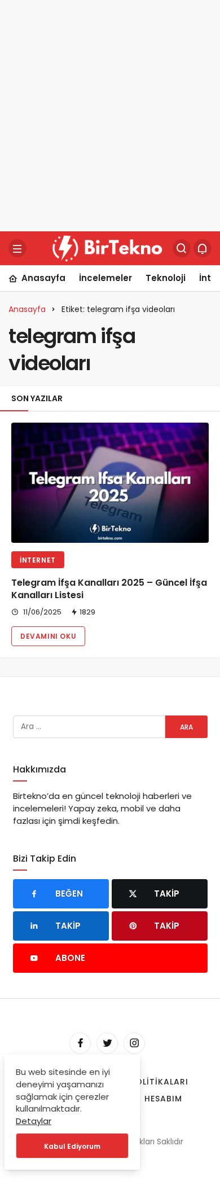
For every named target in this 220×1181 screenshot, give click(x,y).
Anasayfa (43, 278)
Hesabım (163, 1098)
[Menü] (17, 248)
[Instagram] (134, 1043)
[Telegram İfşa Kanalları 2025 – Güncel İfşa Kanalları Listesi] (110, 483)
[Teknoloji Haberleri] (109, 247)
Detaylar (33, 1121)
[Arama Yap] (182, 248)
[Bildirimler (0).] (202, 248)
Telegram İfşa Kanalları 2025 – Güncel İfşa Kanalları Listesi (109, 589)
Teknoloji (166, 278)
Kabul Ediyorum (72, 1146)
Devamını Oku (48, 636)
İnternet (38, 560)
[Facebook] (80, 1043)
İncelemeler (105, 278)
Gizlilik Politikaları (141, 1081)
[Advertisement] (110, 116)
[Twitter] (107, 1043)
